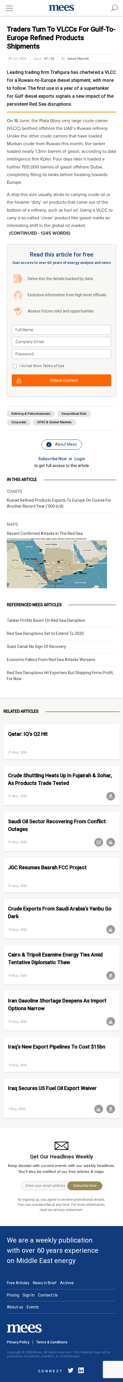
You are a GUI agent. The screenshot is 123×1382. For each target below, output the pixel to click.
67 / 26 (49, 59)
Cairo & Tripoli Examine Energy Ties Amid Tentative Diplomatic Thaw (55, 958)
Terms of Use (53, 366)
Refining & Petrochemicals (30, 414)
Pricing (13, 1295)
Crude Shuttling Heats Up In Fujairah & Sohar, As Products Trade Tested (60, 779)
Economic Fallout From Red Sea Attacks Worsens (51, 659)
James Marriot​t (78, 59)
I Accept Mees (41, 366)
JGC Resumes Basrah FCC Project (47, 867)
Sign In (29, 1295)
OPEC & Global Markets (54, 422)
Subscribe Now (52, 459)
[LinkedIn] (80, 1371)
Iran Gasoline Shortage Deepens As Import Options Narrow (57, 1004)
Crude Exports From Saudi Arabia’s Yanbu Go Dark (60, 912)
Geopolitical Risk (73, 414)
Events (33, 1307)
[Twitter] (71, 1371)
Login (79, 459)
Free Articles (18, 1283)
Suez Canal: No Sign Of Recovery (36, 646)
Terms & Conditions (52, 1342)
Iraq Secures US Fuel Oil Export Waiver (52, 1088)
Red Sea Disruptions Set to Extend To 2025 (45, 633)
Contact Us (48, 1295)
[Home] (61, 8)
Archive (67, 1283)
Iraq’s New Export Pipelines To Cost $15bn (56, 1047)
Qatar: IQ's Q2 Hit (28, 734)
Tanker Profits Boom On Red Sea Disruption (46, 620)
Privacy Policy (18, 1342)
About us (15, 1307)
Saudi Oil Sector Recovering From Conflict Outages (57, 825)
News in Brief (45, 1283)
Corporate (18, 422)
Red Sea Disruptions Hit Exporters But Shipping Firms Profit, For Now (60, 675)
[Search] (114, 7)
